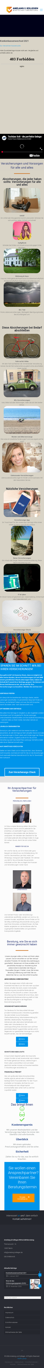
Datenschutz (9, 1317)
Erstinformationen (11, 1322)
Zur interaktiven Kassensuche (10, 46)
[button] (22, 772)
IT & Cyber (22, 594)
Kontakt (8, 1327)
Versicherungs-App (22, 520)
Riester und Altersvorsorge (22, 437)
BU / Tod (22, 310)
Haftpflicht (22, 243)
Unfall (22, 216)
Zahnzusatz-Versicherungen (22, 475)
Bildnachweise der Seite (13, 1332)
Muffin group (22, 1358)
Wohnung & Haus (22, 276)
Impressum (9, 1312)
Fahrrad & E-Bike (22, 361)
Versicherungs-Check (22, 630)
